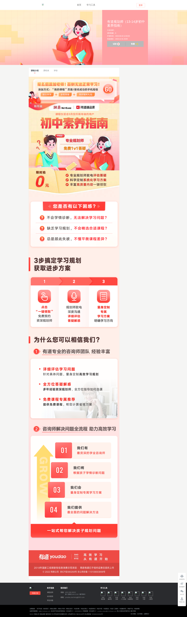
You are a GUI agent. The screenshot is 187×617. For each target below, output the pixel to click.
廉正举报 (133, 611)
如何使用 (50, 596)
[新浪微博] (182, 583)
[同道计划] (182, 598)
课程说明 (50, 592)
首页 (79, 5)
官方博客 (133, 614)
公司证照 (70, 614)
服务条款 (48, 614)
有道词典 (76, 608)
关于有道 (39, 608)
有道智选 (106, 608)
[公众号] (182, 590)
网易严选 (130, 608)
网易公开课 (61, 608)
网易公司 (36, 614)
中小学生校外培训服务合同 (59, 614)
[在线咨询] (182, 575)
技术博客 (140, 614)
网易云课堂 (53, 608)
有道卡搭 (99, 608)
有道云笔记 (84, 608)
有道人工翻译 (114, 608)
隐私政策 (42, 614)
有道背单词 (92, 608)
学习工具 (91, 5)
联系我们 (46, 608)
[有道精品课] (43, 5)
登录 (141, 5)
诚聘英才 (146, 614)
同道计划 (35, 593)
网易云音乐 (69, 608)
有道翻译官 (123, 608)
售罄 (134, 44)
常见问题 (50, 600)
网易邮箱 (136, 608)
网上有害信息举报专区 (123, 611)
